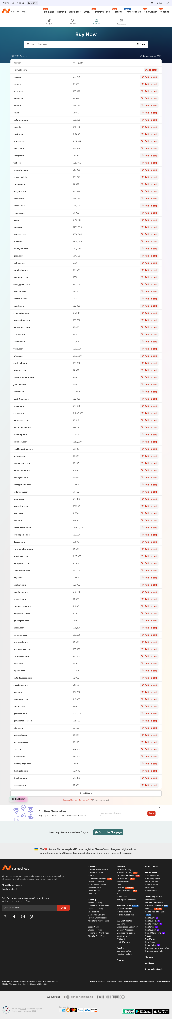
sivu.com (17, 749)
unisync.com (19, 191)
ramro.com (18, 406)
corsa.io (17, 84)
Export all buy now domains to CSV (77, 800)
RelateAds (151, 927)
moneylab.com (20, 248)
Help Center (150, 11)
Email (87, 11)
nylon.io (17, 105)
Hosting (61, 11)
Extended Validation (126, 933)
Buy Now (96, 24)
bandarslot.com (21, 420)
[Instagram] (23, 916)
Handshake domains (99, 879)
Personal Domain (96, 882)
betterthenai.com (22, 427)
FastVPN (125, 888)
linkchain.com (20, 442)
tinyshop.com (20, 778)
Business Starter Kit (156, 906)
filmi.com (18, 241)
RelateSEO (151, 918)
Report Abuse (151, 891)
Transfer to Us (133, 11)
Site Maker (150, 939)
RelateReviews (153, 924)
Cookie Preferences (163, 981)
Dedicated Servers (96, 915)
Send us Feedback (154, 969)
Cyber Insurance (127, 891)
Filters (142, 44)
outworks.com (20, 120)
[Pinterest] (31, 916)
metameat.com (20, 635)
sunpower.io (19, 184)
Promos (120, 960)
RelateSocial (152, 921)
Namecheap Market (97, 885)
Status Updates (152, 876)
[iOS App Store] (160, 1011)
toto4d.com (19, 341)
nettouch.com (20, 735)
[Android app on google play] (143, 1011)
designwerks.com (21, 613)
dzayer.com (19, 542)
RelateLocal (152, 930)
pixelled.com (19, 370)
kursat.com (19, 392)
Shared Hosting (95, 903)
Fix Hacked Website (128, 876)
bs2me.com (19, 263)
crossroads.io (20, 177)
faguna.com (19, 499)
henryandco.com (21, 563)
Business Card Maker (154, 951)
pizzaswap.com (20, 742)
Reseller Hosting (95, 909)
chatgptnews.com (22, 485)
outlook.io (18, 141)
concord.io (18, 198)
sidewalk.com (20, 70)
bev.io (16, 113)
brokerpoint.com (21, 535)
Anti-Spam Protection (126, 900)
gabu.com (18, 256)
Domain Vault (125, 879)
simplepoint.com (21, 570)
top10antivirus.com (23, 449)
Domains (49, 11)
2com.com (18, 413)
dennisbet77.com (21, 327)
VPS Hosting (93, 912)
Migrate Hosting (124, 912)
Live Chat (149, 888)
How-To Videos (152, 882)
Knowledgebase (152, 879)
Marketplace (151, 900)
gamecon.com (20, 713)
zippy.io (17, 127)
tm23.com (18, 663)
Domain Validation (125, 930)
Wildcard (121, 939)
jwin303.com (19, 384)
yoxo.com (18, 349)
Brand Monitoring (154, 933)
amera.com (18, 148)
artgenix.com (19, 599)
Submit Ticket (151, 885)
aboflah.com (19, 585)
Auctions (72, 24)
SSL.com (121, 924)
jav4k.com (18, 513)
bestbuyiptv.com (21, 320)
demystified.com (21, 470)
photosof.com (20, 642)
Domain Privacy (124, 870)
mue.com (17, 227)
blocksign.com (20, 170)
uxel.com (17, 692)
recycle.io (18, 91)
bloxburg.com (20, 434)
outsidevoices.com (22, 678)
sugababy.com (20, 685)
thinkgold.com (20, 771)
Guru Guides (151, 866)
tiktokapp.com (20, 277)
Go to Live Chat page (110, 832)
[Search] (167, 3)
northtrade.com (21, 399)
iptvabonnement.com (23, 377)
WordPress (75, 11)
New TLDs (92, 876)
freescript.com (20, 506)
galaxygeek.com (21, 620)
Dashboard (121, 24)
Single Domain (123, 936)
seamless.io (19, 213)
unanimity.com (20, 556)
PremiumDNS (94, 891)
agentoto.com (20, 592)
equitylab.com (20, 363)
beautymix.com (20, 477)
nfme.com (18, 356)
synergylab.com (21, 313)
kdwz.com (18, 728)
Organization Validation (127, 927)
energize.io (18, 155)
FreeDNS (92, 894)
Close (159, 807)
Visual (148, 936)
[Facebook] (14, 916)
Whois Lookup (94, 888)
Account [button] (164, 11)
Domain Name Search (98, 870)
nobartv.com (19, 291)
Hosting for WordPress (98, 906)
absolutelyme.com (22, 527)
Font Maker (150, 942)
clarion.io (18, 134)
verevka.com (19, 785)
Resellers (121, 948)
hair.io (16, 220)
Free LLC (153, 909)
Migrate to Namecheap (98, 921)
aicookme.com (20, 699)
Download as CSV (151, 56)
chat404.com (20, 299)
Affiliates (149, 963)
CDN (119, 885)
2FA (118, 894)
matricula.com (20, 270)
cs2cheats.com (20, 492)
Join (151, 813)
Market (49, 24)
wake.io (17, 163)
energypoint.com (21, 284)
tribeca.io (18, 98)
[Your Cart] (151, 3)
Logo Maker (152, 945)
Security (117, 11)
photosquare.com (22, 649)
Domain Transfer (95, 873)
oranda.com (19, 206)
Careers (149, 957)
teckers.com (19, 756)
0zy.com (17, 578)
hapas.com (18, 628)
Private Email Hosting (97, 918)
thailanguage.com (22, 763)
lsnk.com (17, 520)
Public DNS (122, 897)
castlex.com (19, 706)
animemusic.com (21, 463)
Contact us (8, 3)
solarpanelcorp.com (23, 549)
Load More (86, 793)
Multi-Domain (123, 942)
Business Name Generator (157, 948)
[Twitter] (6, 916)
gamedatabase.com (22, 721)
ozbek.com (18, 306)
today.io (17, 77)
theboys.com (19, 234)
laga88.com (19, 671)
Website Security (127, 873)
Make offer (151, 70)
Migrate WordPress (96, 936)
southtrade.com (21, 656)
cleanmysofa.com (22, 606)
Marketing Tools (101, 11)
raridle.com (19, 334)
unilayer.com (19, 456)
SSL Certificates (124, 921)
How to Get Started (154, 903)
